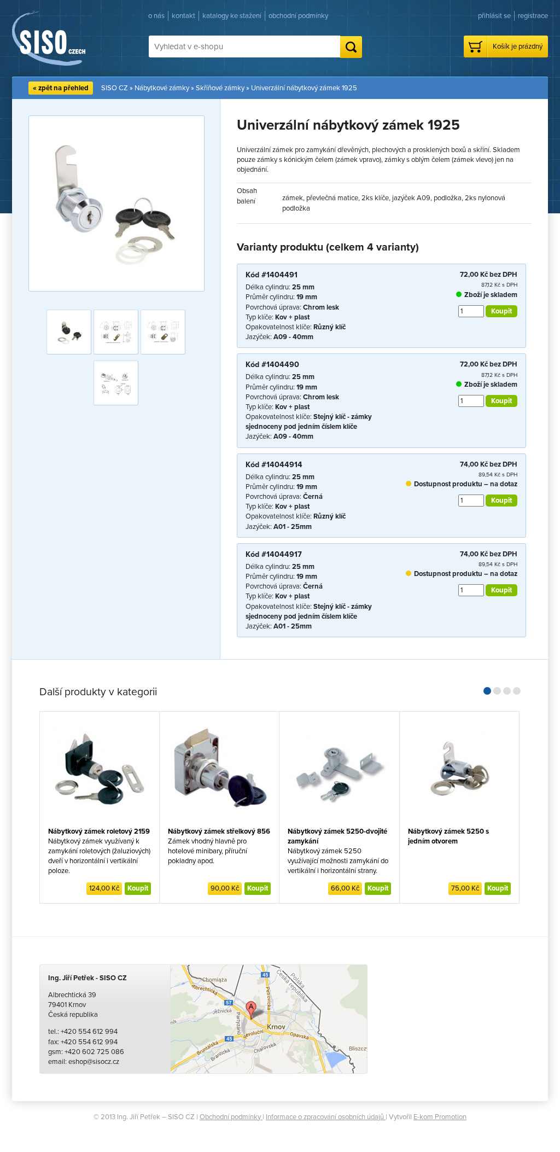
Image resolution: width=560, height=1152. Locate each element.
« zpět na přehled (61, 88)
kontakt (183, 15)
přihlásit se (494, 15)
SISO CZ (114, 88)
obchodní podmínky (298, 15)
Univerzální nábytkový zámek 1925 (304, 88)
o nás (156, 15)
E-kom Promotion (439, 1117)
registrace (533, 15)
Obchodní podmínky (231, 1117)
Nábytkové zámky (162, 88)
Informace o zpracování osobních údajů (326, 1117)
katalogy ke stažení (231, 15)
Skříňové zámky (220, 88)
